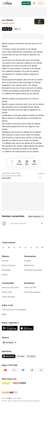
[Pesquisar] (34, 3)
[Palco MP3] (19, 383)
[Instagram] (14, 370)
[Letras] (6, 383)
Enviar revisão (6, 178)
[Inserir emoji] (42, 223)
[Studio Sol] (10, 392)
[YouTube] (5, 370)
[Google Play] (10, 328)
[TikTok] (32, 370)
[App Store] (27, 328)
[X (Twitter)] (40, 370)
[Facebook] (23, 370)
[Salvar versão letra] (10, 29)
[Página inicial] (7, 3)
